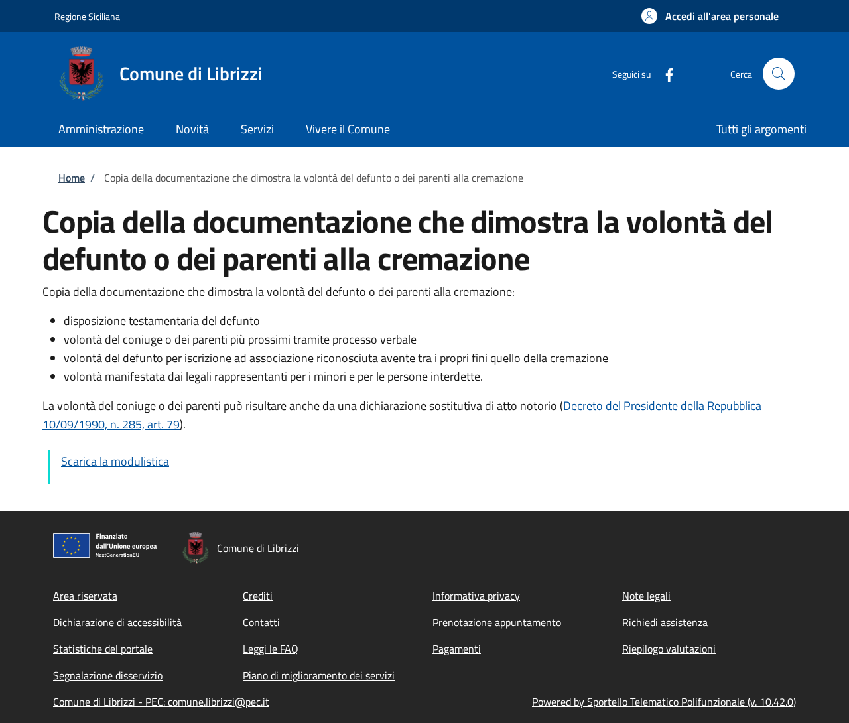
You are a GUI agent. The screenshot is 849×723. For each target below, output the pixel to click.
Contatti (261, 622)
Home (71, 178)
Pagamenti (456, 649)
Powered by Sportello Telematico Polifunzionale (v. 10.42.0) (664, 702)
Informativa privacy (476, 596)
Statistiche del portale (103, 649)
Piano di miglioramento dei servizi (319, 675)
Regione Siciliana (87, 16)
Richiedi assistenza (665, 622)
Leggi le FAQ (270, 649)
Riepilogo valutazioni (669, 649)
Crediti (258, 596)
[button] (710, 16)
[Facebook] (664, 73)
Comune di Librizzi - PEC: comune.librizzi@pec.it (161, 702)
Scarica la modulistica (115, 461)
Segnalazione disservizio (108, 675)
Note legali (646, 596)
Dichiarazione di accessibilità (117, 622)
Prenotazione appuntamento (496, 622)
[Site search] (779, 74)
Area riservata (85, 596)
